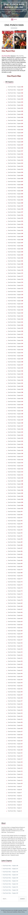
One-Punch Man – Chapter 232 (10, 884)
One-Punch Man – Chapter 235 (10, 874)
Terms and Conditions (12, 912)
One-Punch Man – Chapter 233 (10, 880)
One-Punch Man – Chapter (15, 86)
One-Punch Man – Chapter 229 (10, 893)
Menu (15, 19)
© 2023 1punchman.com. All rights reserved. (11, 910)
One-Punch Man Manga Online (14, 5)
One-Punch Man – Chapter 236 (10, 871)
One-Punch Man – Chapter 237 (10, 868)
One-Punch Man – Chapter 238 (10, 865)
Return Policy (21, 912)
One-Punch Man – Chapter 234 (10, 877)
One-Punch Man (6, 56)
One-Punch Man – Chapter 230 (10, 890)
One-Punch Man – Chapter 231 (10, 887)
